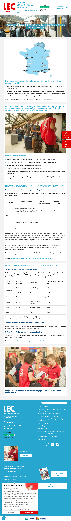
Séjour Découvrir (8, 474)
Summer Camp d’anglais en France (13, 482)
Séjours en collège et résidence (12, 468)
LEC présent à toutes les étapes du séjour (49, 413)
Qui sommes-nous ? (43, 406)
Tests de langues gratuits (44, 426)
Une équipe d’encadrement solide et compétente (50, 416)
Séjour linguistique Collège (10, 471)
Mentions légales (42, 428)
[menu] (66, 7)
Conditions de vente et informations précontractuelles (52, 431)
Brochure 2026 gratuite (44, 423)
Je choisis (11, 512)
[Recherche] (66, 403)
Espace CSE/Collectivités (52, 486)
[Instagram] (47, 445)
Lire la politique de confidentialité (11, 506)
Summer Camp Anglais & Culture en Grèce (15, 476)
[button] (4, 518)
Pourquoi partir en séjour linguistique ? (48, 436)
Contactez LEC (10, 428)
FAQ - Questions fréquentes (13, 425)
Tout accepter (29, 512)
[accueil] (10, 7)
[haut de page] (67, 510)
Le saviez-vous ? (42, 439)
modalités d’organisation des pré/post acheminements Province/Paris (31, 258)
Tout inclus (22, 7)
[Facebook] (57, 445)
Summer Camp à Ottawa (10, 479)
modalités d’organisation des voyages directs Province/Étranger (29, 341)
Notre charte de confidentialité (46, 434)
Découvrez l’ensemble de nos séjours (14, 466)
